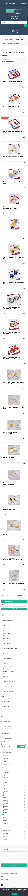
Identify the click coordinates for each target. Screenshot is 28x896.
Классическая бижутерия (6, 728)
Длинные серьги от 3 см (8, 620)
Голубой (4, 783)
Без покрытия (6, 653)
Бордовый (5, 782)
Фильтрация (21, 746)
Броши (2, 708)
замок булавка (6, 831)
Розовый (4, 792)
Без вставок (5, 661)
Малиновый (5, 803)
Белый (4, 780)
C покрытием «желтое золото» (10, 648)
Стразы (4, 753)
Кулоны (2, 703)
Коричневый (5, 801)
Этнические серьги (7, 633)
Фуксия (4, 797)
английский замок (6, 830)
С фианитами (6, 663)
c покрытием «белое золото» (9, 650)
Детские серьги (6, 618)
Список (23, 63)
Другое (4, 759)
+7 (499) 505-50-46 (15, 16)
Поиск (14, 865)
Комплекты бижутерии (5, 701)
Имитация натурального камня (9, 762)
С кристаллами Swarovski (8, 666)
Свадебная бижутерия (6, 731)
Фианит (4, 755)
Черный (4, 798)
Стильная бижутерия (5, 721)
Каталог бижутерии (19, 39)
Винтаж (4, 817)
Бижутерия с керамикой (6, 723)
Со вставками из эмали (8, 691)
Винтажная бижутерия (5, 733)
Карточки (17, 63)
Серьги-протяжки (6, 635)
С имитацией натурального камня (10, 689)
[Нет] (26, 892)
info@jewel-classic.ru (15, 18)
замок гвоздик (5, 833)
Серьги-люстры (6, 630)
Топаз (4, 810)
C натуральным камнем (8, 673)
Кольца (2, 694)
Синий (4, 794)
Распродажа (5, 604)
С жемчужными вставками (8, 668)
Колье (2, 711)
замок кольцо (5, 834)
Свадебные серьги (7, 623)
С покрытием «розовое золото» (9, 640)
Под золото (5, 807)
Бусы (2, 713)
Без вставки (5, 758)
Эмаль (4, 756)
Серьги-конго (6, 625)
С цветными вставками (8, 658)
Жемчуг (4, 761)
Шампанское (5, 812)
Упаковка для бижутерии (6, 738)
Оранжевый (5, 806)
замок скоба (5, 837)
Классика (5, 820)
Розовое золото (6, 772)
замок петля (5, 836)
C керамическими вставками (9, 681)
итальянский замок (6, 839)
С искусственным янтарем (8, 671)
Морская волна (6, 789)
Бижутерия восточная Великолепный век (9, 736)
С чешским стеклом (7, 678)
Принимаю (14, 894)
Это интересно (8, 3)
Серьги (3, 43)
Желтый (4, 785)
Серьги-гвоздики (6, 638)
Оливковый (5, 804)
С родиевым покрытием (8, 643)
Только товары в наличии (8, 61)
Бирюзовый (5, 800)
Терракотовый (6, 795)
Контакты (13, 3)
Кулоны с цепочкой (5, 706)
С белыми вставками (7, 656)
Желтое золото (6, 771)
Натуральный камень (7, 764)
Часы (2, 716)
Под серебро (5, 809)
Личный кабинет (23, 3)
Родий (4, 775)
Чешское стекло (6, 765)
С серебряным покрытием (8, 645)
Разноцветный (6, 791)
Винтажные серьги (7, 628)
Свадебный (5, 823)
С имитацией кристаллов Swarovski (10, 683)
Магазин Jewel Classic (9, 39)
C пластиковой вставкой (8, 686)
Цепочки (3, 699)
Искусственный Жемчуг (7, 752)
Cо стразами (5, 676)
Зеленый (5, 786)
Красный (5, 788)
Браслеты (3, 696)
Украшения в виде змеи (6, 613)
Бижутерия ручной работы (6, 726)
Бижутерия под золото (6, 718)
